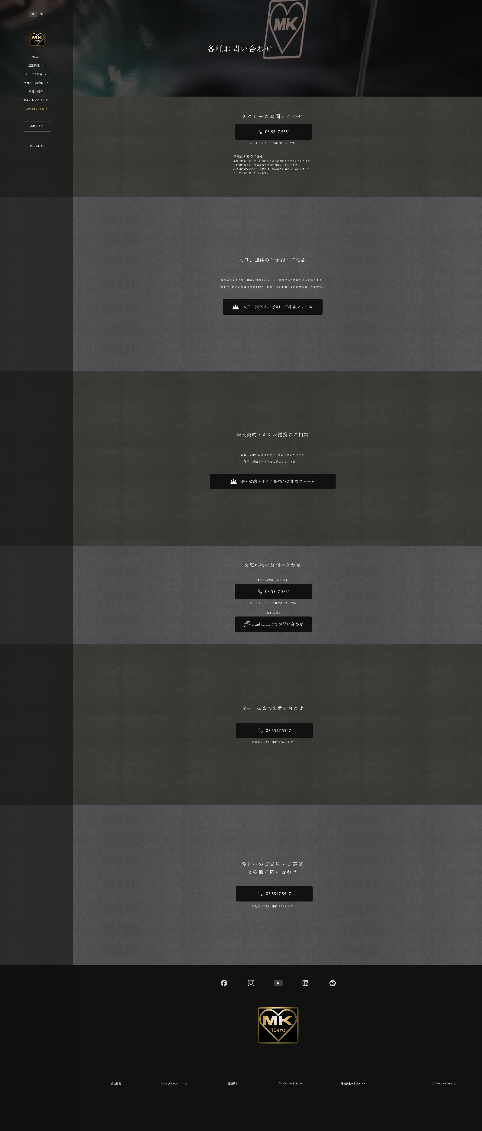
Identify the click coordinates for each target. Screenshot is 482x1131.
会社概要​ (116, 1083)
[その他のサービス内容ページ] (45, 74)
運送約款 (233, 1083)
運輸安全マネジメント (353, 1083)
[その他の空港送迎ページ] (42, 65)
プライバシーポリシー (290, 1083)
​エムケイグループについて (172, 1083)
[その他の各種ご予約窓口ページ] (47, 83)
